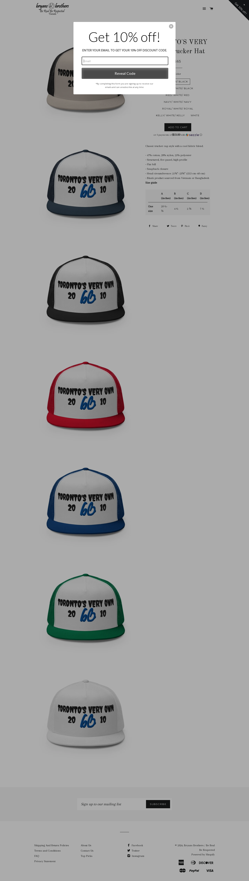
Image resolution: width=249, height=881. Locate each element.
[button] (171, 26)
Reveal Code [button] (125, 73)
